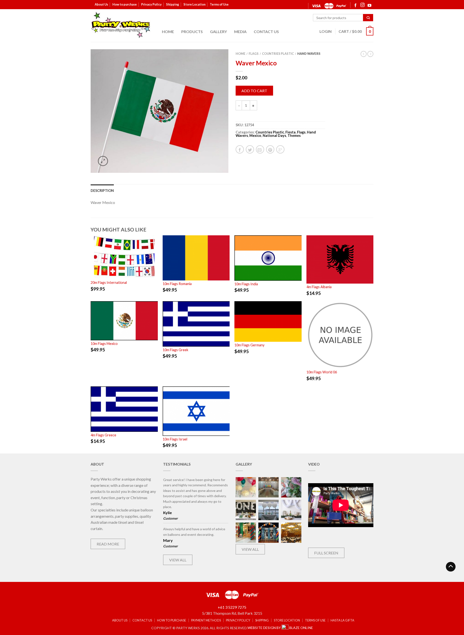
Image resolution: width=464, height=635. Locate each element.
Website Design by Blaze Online (280, 628)
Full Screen (326, 553)
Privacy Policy (151, 4)
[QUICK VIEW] (124, 257)
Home (168, 31)
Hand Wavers (308, 54)
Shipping (172, 4)
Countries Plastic (278, 54)
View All (177, 560)
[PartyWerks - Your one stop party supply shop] (121, 25)
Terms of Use (219, 4)
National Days (274, 135)
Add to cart (254, 90)
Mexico (255, 135)
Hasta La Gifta (342, 620)
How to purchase (124, 4)
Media (240, 31)
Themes (294, 135)
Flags (254, 54)
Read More (108, 544)
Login (325, 31)
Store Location (194, 4)
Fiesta (290, 132)
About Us (101, 4)
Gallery (218, 31)
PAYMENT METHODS (206, 620)
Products (192, 31)
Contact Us (266, 31)
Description (102, 190)
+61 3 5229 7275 (232, 607)
